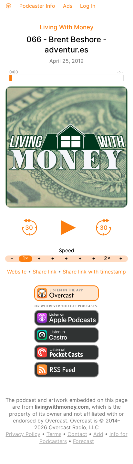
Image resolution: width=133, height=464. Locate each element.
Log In (87, 6)
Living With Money (67, 27)
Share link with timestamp (94, 271)
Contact (77, 434)
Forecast (83, 441)
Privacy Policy (23, 434)
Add (98, 434)
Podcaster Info (37, 6)
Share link (44, 271)
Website (16, 271)
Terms (53, 434)
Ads (67, 6)
